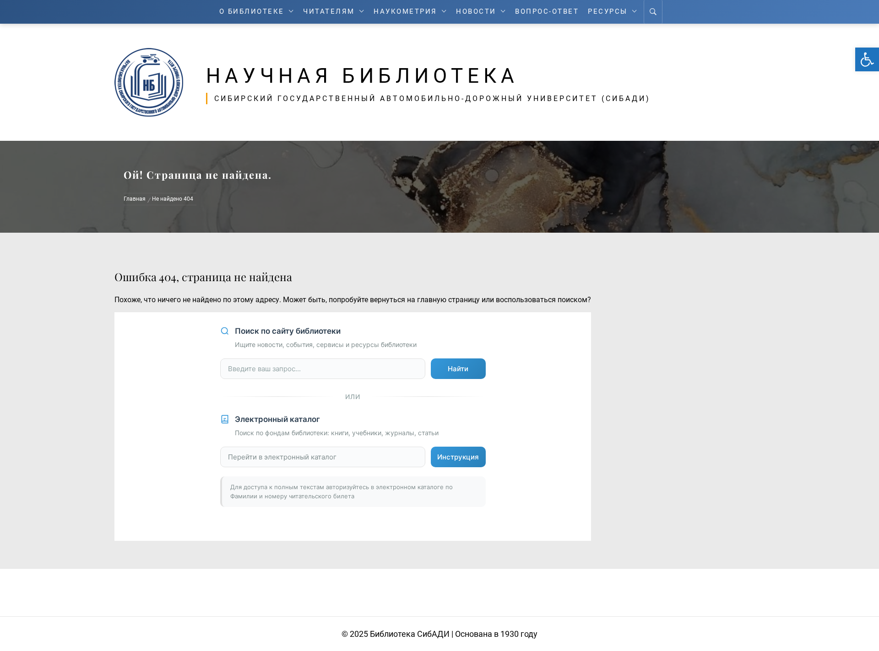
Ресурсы (608, 12)
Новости (476, 12)
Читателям (329, 12)
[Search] (653, 12)
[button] (867, 59)
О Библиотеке (251, 12)
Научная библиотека (362, 76)
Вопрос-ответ (547, 12)
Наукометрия (405, 12)
